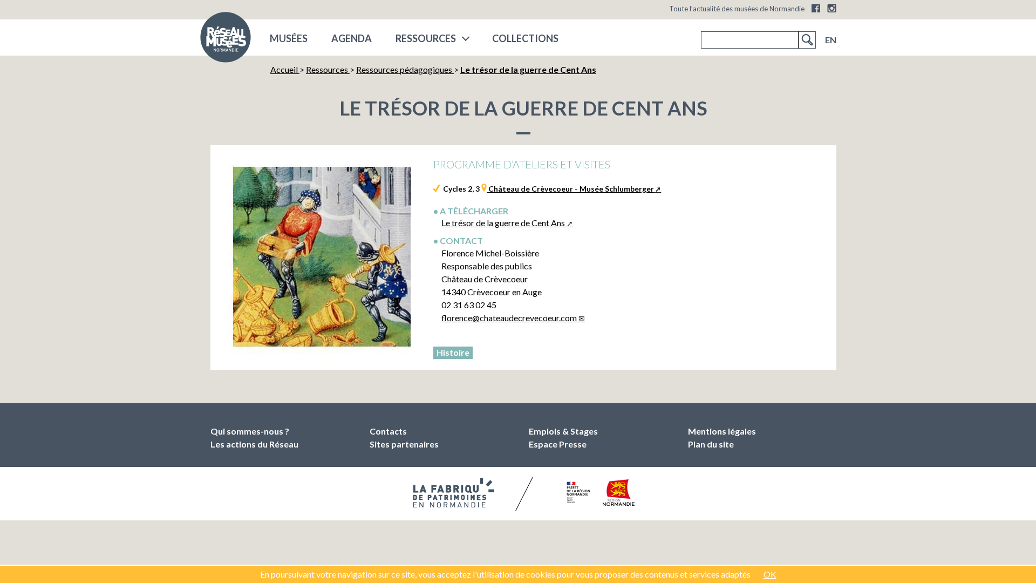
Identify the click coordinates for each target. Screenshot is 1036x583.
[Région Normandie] (619, 492)
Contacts (388, 431)
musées (289, 38)
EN (830, 40)
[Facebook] (816, 8)
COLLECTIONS (525, 38)
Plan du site (711, 444)
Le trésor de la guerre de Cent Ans (503, 223)
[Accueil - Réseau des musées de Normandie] (225, 40)
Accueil (284, 69)
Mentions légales (722, 431)
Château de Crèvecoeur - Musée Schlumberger (570, 188)
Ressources (426, 38)
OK (770, 574)
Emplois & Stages (563, 431)
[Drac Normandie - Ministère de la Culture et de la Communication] (577, 492)
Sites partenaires (404, 444)
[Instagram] (831, 8)
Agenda (351, 38)
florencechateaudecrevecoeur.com (509, 318)
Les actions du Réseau (254, 444)
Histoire (453, 352)
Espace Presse (558, 444)
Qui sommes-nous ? (249, 431)
